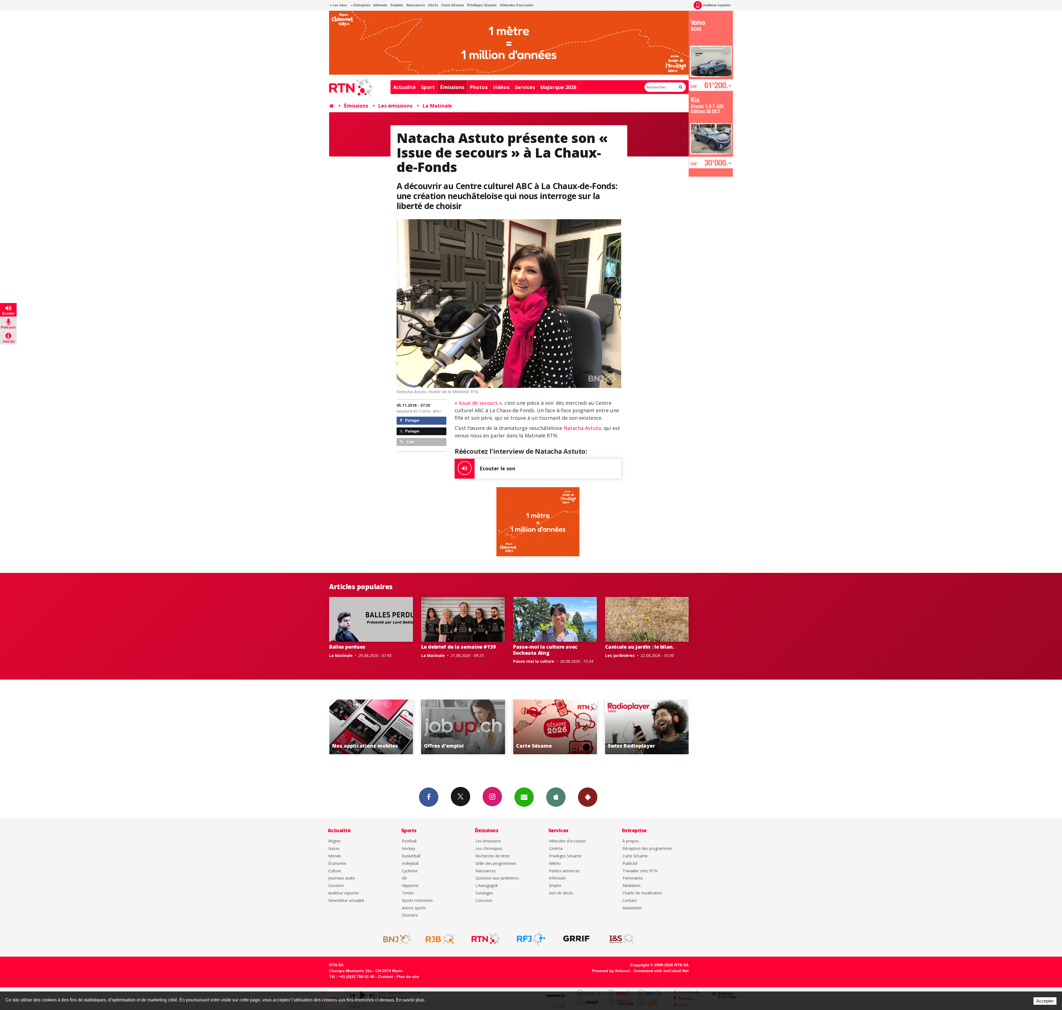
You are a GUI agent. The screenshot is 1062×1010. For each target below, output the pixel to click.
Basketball (411, 856)
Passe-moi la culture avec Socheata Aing (545, 649)
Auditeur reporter (343, 893)
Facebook (428, 797)
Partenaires (633, 878)
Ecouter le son (497, 468)
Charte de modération (642, 893)
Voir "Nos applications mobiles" (566, 727)
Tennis (408, 893)
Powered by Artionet (611, 971)
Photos (479, 87)
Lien (409, 442)
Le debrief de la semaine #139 (458, 646)
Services (525, 87)
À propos (631, 841)
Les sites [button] (339, 5)
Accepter (1045, 1001)
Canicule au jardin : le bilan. (639, 646)
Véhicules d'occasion (516, 5)
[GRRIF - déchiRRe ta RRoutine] (576, 938)
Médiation (632, 885)
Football (409, 841)
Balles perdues (347, 646)
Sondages (484, 893)
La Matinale (437, 105)
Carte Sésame (452, 5)
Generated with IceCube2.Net (661, 971)
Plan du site (408, 976)
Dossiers (336, 885)
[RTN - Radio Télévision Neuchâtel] (485, 938)
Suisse (334, 848)
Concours (484, 900)
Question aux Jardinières (497, 878)
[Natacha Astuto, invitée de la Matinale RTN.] (509, 303)
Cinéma (556, 848)
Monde (334, 856)
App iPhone (556, 797)
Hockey (408, 848)
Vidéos (501, 87)
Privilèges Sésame (482, 5)
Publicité (630, 863)
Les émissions (395, 105)
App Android (587, 797)
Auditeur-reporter (717, 5)
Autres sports (414, 908)
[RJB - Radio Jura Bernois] (440, 938)
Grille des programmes (495, 863)
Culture (334, 871)
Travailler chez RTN (640, 871)
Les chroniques (489, 848)
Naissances (415, 5)
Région (334, 841)
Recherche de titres (492, 856)
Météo (555, 863)
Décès (433, 5)
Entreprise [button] (361, 5)
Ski (404, 878)
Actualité (404, 87)
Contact (630, 900)
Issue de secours (478, 403)
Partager (412, 420)
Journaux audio (341, 878)
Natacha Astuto (582, 428)
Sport (428, 87)
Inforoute (380, 5)
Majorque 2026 (558, 87)
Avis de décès (561, 893)
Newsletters (524, 797)
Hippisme (410, 885)
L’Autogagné (486, 885)
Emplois (397, 5)
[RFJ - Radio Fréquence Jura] (531, 938)
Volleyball (410, 863)
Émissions (452, 87)
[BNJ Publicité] (395, 938)
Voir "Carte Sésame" (382, 727)
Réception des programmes (647, 848)
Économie (337, 863)
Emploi (555, 885)
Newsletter (632, 908)
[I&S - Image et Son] (621, 938)
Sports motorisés (417, 900)
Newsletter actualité (346, 900)
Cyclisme (410, 871)
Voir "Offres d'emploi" (657, 727)
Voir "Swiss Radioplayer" (474, 727)
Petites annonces (564, 871)
